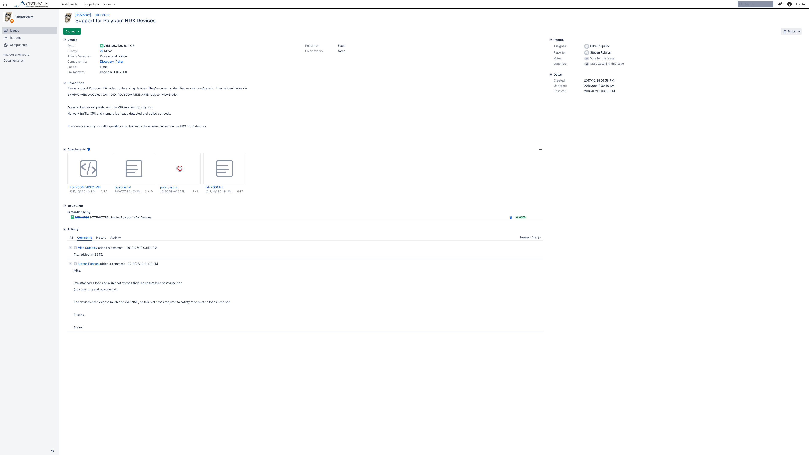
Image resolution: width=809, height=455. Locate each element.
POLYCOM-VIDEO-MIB (85, 187)
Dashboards (69, 4)
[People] (550, 39)
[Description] (64, 83)
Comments (84, 237)
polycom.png (169, 187)
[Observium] (8, 17)
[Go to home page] (33, 4)
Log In (800, 4)
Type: (71, 45)
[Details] (64, 39)
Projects (90, 4)
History (101, 237)
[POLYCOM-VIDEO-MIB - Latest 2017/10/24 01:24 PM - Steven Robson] (88, 168)
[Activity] (64, 229)
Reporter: (560, 52)
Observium (24, 17)
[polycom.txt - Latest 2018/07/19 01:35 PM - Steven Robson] (134, 168)
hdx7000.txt (214, 187)
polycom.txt (123, 187)
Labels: (72, 66)
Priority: (72, 51)
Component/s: (77, 61)
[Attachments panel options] (540, 149)
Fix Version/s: (314, 51)
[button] (5, 4)
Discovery (107, 61)
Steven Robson (88, 263)
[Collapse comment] (70, 247)
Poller (119, 61)
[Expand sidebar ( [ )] (52, 451)
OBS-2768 (82, 217)
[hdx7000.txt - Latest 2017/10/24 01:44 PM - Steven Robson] (224, 168)
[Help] (789, 4)
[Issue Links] (64, 205)
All (71, 237)
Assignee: (560, 46)
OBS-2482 (102, 15)
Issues (107, 4)
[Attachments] (64, 149)
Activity (115, 237)
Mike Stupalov (87, 247)
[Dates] (550, 74)
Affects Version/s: (79, 56)
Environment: (76, 72)
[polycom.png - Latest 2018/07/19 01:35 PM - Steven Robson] (179, 168)
